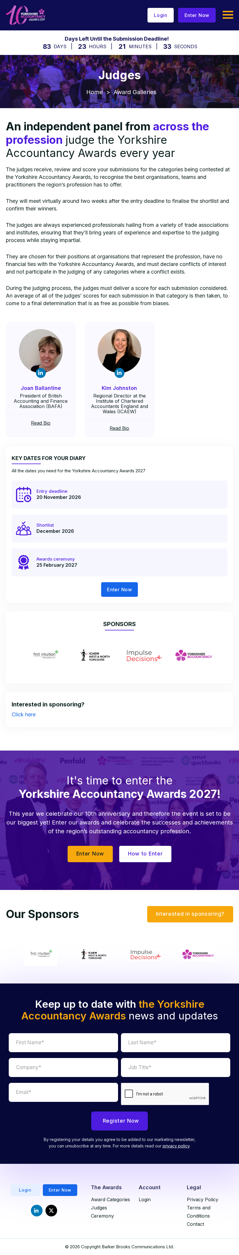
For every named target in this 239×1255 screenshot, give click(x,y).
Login (160, 15)
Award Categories (110, 1199)
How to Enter (145, 854)
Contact (195, 1224)
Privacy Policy (202, 1199)
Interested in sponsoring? (190, 914)
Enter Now (196, 15)
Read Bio (40, 423)
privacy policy (176, 1145)
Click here (24, 714)
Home (94, 92)
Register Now (121, 1121)
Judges (99, 1208)
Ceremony (102, 1216)
